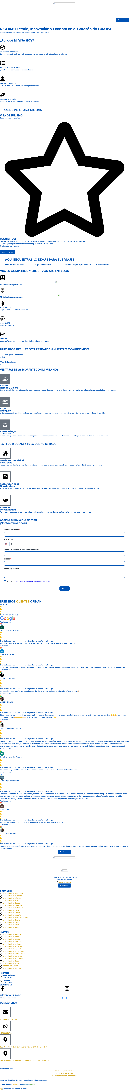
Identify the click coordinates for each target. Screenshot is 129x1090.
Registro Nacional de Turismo (65, 877)
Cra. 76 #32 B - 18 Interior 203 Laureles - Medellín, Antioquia (24, 1061)
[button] (64, 1089)
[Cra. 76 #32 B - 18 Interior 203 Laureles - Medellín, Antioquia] (5, 1053)
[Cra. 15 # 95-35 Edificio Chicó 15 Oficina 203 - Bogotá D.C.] (5, 1039)
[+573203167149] (5, 1026)
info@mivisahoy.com (8, 1019)
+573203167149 (6, 1033)
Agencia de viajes (43, 264)
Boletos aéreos (102, 264)
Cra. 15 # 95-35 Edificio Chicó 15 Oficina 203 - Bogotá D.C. (23, 1047)
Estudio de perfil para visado (78, 264)
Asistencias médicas (14, 264)
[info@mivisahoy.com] (5, 1012)
